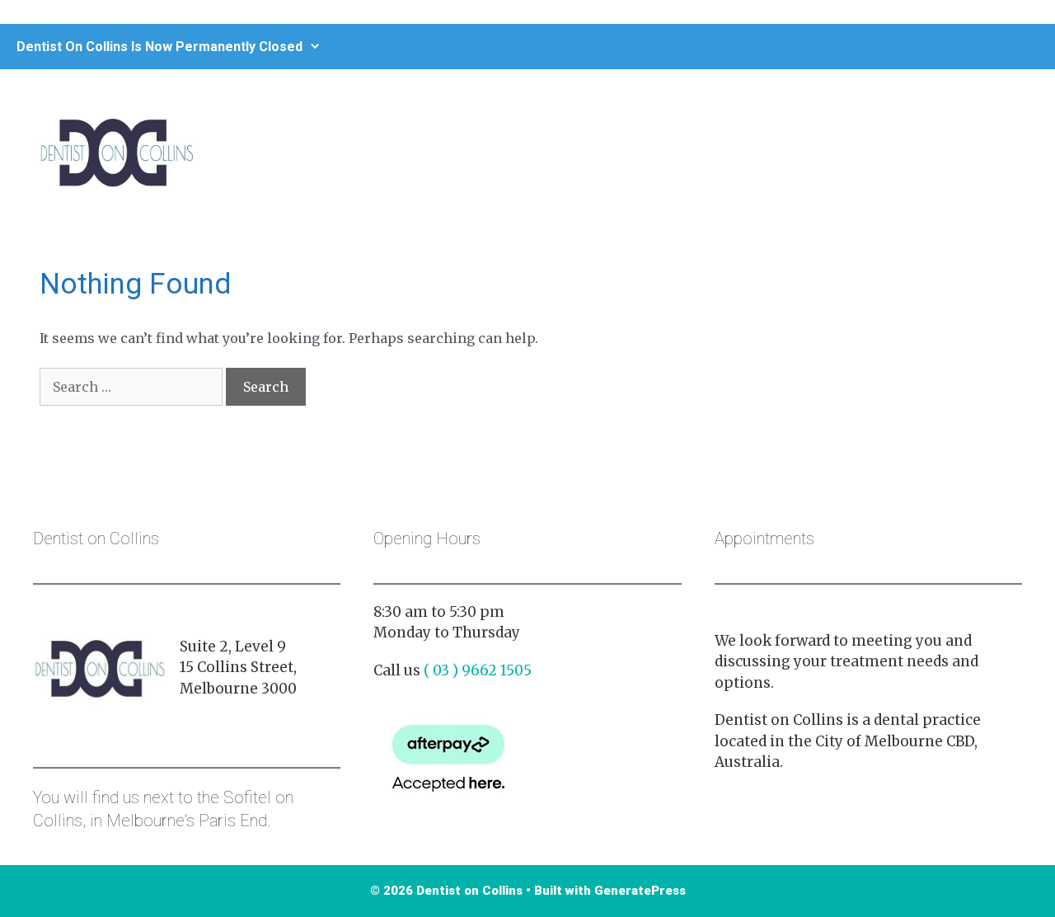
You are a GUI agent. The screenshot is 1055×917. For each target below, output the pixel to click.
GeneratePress (640, 890)
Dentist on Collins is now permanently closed (159, 46)
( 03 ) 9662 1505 (478, 670)
